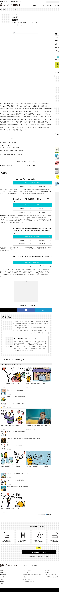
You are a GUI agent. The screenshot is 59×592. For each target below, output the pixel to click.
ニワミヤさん (9, 9)
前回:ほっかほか (7, 165)
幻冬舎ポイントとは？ (28, 579)
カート (27, 565)
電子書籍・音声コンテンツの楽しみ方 (32, 574)
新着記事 (35, 5)
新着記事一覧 (3, 572)
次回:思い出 (31, 165)
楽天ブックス (42, 186)
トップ (1, 570)
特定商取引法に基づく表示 (51, 577)
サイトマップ (48, 579)
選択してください (42, 333)
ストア (1, 583)
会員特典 (25, 577)
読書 (4, 9)
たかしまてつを (18, 338)
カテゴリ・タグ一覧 (5, 579)
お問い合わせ (48, 570)
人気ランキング (46, 5)
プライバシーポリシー (50, 574)
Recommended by (42, 514)
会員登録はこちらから (40, 552)
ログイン (35, 565)
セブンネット (42, 212)
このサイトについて (27, 570)
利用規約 (47, 572)
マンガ (14, 25)
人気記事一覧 (3, 574)
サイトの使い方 (26, 572)
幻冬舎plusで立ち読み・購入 (32, 182)
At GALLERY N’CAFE (6, 145)
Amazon (22, 186)
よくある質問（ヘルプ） (28, 581)
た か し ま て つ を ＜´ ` (7, 138)
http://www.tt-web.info (27, 350)
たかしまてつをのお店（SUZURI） (10, 155)
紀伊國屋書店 (22, 212)
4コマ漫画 (21, 25)
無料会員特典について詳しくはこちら (39, 556)
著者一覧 (2, 581)
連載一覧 (2, 577)
